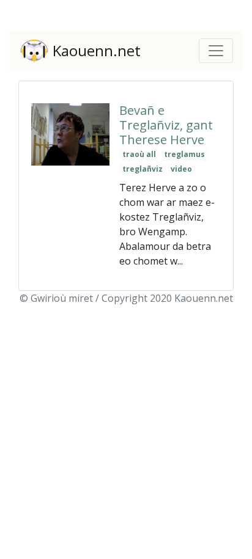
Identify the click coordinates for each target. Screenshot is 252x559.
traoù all (139, 154)
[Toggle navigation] (216, 50)
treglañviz (142, 169)
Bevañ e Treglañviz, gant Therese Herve (166, 125)
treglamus (184, 154)
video (181, 169)
